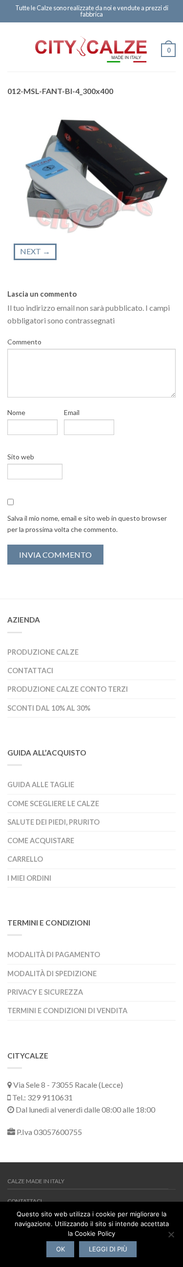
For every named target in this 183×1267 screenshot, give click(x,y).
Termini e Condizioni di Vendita (67, 1010)
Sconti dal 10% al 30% (48, 708)
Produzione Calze (43, 652)
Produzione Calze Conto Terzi (67, 689)
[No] (171, 1234)
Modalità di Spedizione (52, 973)
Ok (60, 1249)
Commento (24, 342)
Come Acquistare (40, 840)
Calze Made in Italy (35, 1181)
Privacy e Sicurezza (45, 992)
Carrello (25, 859)
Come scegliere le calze (53, 803)
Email (72, 412)
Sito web (20, 457)
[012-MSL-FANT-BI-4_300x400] (91, 171)
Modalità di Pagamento (53, 954)
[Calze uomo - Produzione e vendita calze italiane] (91, 46)
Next (35, 251)
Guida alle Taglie (40, 784)
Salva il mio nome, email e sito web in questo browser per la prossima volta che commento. (87, 523)
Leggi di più (108, 1249)
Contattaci (30, 670)
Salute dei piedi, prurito (53, 822)
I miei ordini (29, 878)
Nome (16, 412)
